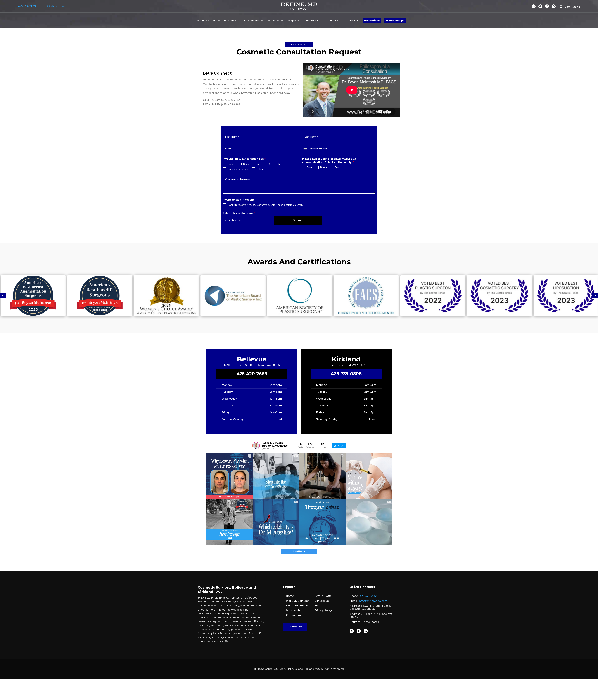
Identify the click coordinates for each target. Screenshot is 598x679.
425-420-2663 (252, 373)
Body (246, 164)
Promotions (372, 20)
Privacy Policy (323, 610)
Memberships (395, 20)
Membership (294, 610)
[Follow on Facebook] (547, 6)
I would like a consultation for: (244, 158)
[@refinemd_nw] (256, 446)
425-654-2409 (27, 6)
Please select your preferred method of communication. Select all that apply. (329, 160)
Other (260, 169)
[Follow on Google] (554, 6)
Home (290, 596)
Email (310, 167)
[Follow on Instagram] (534, 6)
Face (258, 164)
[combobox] (305, 148)
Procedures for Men (238, 169)
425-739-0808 (346, 373)
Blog (317, 605)
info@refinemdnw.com (56, 6)
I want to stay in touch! (238, 199)
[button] (3, 295)
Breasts (232, 164)
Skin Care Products (298, 605)
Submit (298, 220)
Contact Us (352, 21)
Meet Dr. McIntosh (297, 600)
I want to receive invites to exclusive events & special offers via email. (265, 205)
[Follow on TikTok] (540, 6)
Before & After (314, 21)
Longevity (292, 21)
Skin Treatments (277, 164)
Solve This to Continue (239, 213)
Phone (323, 167)
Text (337, 167)
